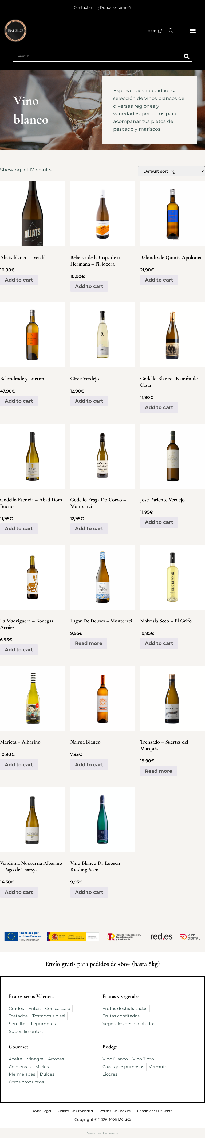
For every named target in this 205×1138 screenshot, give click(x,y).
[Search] (187, 56)
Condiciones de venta (154, 1111)
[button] (193, 31)
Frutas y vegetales (120, 996)
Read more (88, 643)
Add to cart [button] (19, 280)
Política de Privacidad (75, 1111)
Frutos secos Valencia (31, 996)
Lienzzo (113, 1133)
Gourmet (18, 1047)
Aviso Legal (42, 1111)
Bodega (110, 1047)
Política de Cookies (115, 1111)
